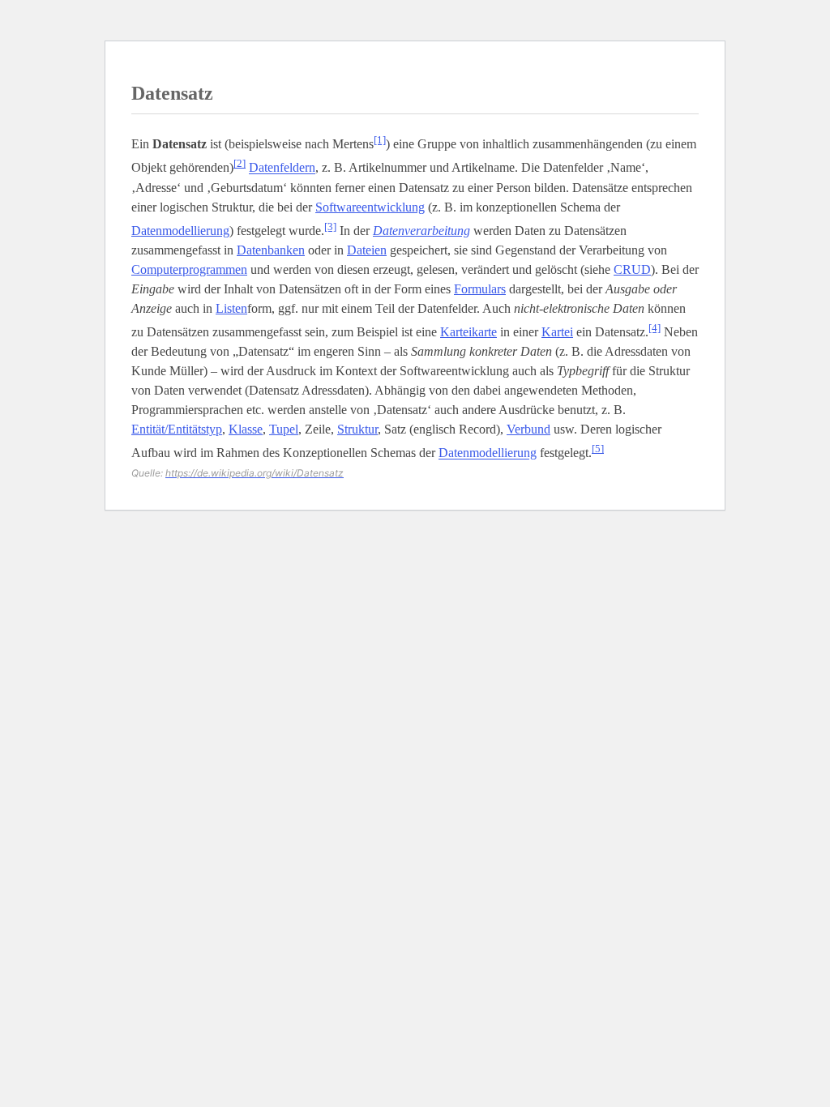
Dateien (367, 250)
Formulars (480, 289)
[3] (330, 226)
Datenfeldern (282, 168)
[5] (598, 448)
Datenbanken (271, 250)
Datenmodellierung (180, 230)
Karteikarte (468, 332)
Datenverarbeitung (421, 230)
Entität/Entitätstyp (176, 429)
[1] (380, 140)
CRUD (632, 269)
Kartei (557, 332)
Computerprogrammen (189, 269)
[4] (654, 328)
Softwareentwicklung (370, 207)
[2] (239, 163)
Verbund (528, 429)
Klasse (246, 429)
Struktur (357, 429)
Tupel (283, 429)
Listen (231, 308)
